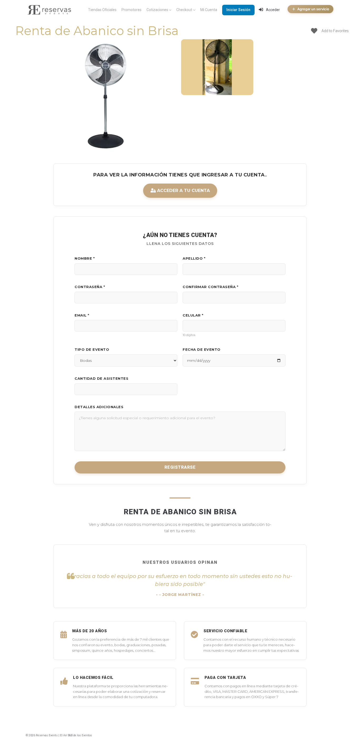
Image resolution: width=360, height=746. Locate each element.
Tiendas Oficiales (102, 10)
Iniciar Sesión (238, 10)
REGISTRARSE (180, 467)
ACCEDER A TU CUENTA (183, 190)
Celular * (193, 315)
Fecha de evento (202, 349)
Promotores (131, 10)
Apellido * (194, 258)
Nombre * (85, 258)
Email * (82, 315)
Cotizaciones (157, 10)
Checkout (184, 10)
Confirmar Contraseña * (210, 287)
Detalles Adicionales (99, 407)
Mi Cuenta (208, 10)
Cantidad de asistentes (101, 378)
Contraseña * (90, 287)
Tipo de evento (92, 349)
